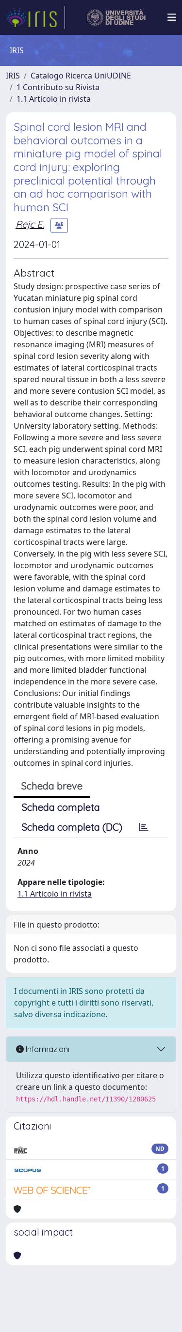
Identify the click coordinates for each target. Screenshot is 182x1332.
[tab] (144, 827)
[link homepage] (35, 17)
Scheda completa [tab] (61, 807)
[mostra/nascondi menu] (171, 17)
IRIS (13, 75)
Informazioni (46, 1049)
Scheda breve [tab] (52, 786)
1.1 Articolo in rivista (54, 98)
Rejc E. (30, 224)
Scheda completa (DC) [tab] (72, 827)
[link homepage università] (116, 17)
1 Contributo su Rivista (58, 87)
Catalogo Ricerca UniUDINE (81, 75)
